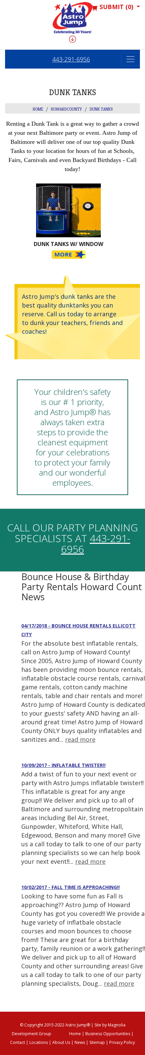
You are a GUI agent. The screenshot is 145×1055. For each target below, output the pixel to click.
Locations (38, 1042)
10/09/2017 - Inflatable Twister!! (63, 765)
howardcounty (66, 109)
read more (80, 739)
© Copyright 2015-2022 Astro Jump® (55, 1025)
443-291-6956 (71, 59)
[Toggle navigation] (130, 59)
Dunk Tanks (101, 109)
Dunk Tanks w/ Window (68, 244)
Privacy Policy (122, 1042)
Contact (17, 1042)
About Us (61, 1042)
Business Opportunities (107, 1034)
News (80, 1042)
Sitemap (97, 1042)
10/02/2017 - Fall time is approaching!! (70, 887)
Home (38, 109)
